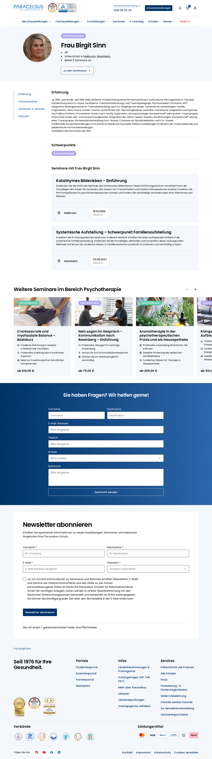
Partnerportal (85, 679)
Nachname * (115, 547)
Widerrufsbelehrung (173, 696)
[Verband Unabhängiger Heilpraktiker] (30, 736)
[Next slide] (195, 289)
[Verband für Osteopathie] (53, 736)
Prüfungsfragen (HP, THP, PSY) (134, 679)
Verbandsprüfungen (131, 700)
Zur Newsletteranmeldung (177, 708)
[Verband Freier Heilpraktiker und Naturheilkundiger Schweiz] (90, 736)
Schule (52, 452)
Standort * (114, 562)
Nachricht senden (106, 492)
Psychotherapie (64, 153)
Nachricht (54, 466)
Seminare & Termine (31, 109)
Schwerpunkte (27, 101)
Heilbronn (90, 56)
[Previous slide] (187, 289)
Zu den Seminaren (75, 70)
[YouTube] (44, 752)
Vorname (54, 409)
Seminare (119, 21)
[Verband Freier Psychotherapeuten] (18, 736)
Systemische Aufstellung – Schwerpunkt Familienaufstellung (113, 232)
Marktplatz (83, 686)
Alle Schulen (168, 673)
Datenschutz (162, 752)
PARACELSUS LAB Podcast (177, 667)
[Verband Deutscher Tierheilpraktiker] (42, 736)
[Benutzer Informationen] (195, 8)
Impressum (143, 752)
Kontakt (23, 116)
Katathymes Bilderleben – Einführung (91, 180)
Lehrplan (123, 693)
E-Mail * (28, 562)
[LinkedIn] (59, 752)
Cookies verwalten (186, 752)
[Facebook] (51, 752)
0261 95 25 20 (122, 10)
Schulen (153, 21)
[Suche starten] (180, 8)
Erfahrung (24, 94)
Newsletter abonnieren (40, 612)
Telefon (53, 437)
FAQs (164, 679)
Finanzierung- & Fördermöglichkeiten (174, 688)
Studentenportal (86, 667)
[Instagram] (36, 752)
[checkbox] (24, 578)
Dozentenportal (86, 673)
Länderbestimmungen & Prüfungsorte (134, 669)
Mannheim (103, 56)
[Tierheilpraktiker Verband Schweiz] (78, 736)
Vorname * (30, 547)
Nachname (114, 409)
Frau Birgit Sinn (22, 648)
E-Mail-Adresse (58, 423)
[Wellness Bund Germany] (65, 736)
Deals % (185, 21)
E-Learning (136, 21)
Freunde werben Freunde (177, 702)
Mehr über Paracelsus (132, 687)
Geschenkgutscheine (174, 714)
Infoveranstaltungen (159, 8)
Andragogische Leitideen (134, 706)
